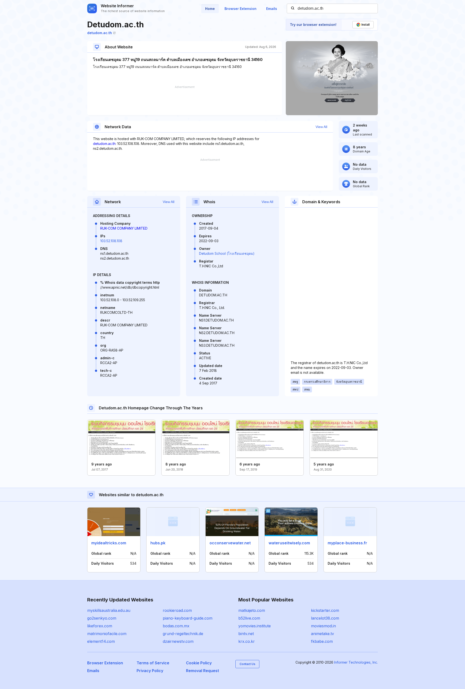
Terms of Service (153, 662)
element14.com (101, 641)
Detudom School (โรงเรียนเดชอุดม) (227, 253)
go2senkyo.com (101, 618)
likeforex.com (99, 625)
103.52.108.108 (111, 241)
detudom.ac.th (99, 33)
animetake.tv (322, 633)
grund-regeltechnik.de (183, 633)
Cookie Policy (199, 662)
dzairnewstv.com (178, 641)
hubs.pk (157, 542)
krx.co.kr (246, 641)
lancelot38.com (325, 618)
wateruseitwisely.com (289, 542)
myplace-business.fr (347, 542)
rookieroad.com (177, 610)
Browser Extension (240, 9)
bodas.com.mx (176, 625)
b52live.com (249, 618)
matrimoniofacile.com (106, 633)
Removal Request (202, 670)
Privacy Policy (150, 670)
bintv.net (246, 633)
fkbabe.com (322, 641)
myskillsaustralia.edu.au (108, 610)
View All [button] (321, 127)
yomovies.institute (254, 625)
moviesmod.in (323, 625)
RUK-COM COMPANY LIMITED (123, 228)
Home (210, 9)
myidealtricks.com (108, 542)
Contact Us (247, 664)
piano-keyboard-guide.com (187, 618)
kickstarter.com (325, 610)
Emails (271, 9)
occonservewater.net (230, 542)
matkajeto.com (251, 610)
